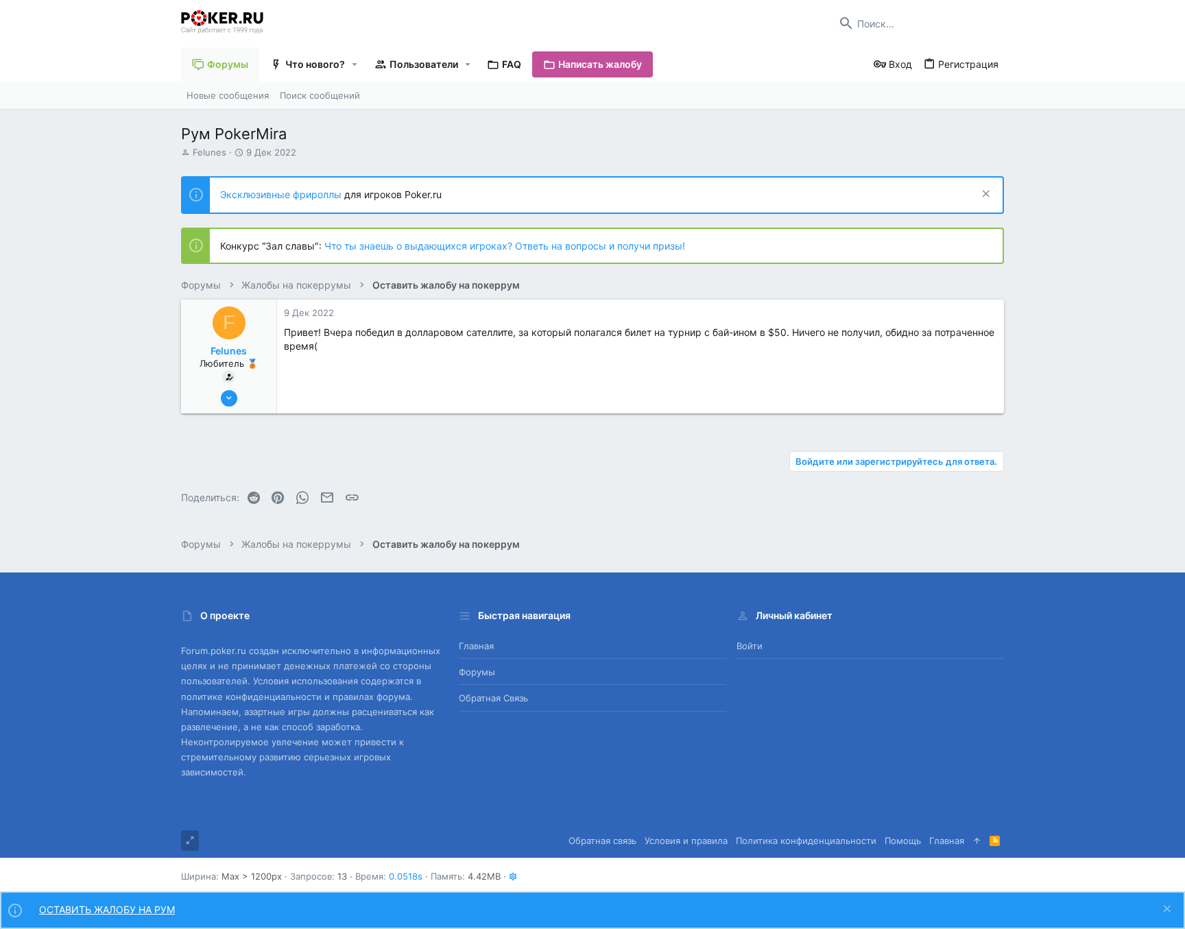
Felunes (209, 152)
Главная (476, 645)
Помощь (903, 840)
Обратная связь (493, 697)
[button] (354, 64)
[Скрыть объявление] (984, 195)
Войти (750, 645)
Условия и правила (686, 840)
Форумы (477, 671)
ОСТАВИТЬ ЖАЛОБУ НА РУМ (107, 909)
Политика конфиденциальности (806, 840)
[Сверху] (976, 840)
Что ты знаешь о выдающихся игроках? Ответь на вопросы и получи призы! (504, 246)
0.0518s (405, 876)
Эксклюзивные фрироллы (282, 194)
